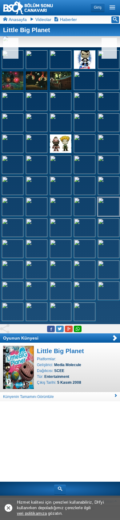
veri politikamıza (32, 513)
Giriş (98, 7)
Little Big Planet (60, 351)
